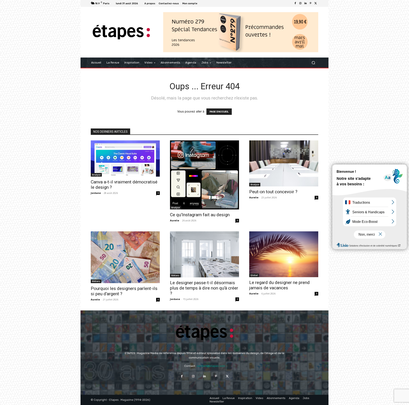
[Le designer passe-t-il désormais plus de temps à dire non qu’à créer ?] (204, 254)
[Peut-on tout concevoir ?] (283, 163)
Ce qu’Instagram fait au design (200, 214)
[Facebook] (295, 3)
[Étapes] (121, 32)
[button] (313, 63)
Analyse (96, 174)
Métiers (96, 281)
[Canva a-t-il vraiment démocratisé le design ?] (125, 158)
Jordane (96, 193)
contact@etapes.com (211, 366)
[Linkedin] (305, 3)
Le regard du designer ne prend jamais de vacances (279, 285)
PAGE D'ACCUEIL (219, 111)
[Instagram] (300, 3)
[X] (315, 3)
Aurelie (174, 220)
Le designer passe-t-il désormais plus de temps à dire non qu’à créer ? (204, 288)
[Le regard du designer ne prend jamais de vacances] (283, 254)
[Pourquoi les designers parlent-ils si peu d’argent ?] (125, 257)
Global (254, 275)
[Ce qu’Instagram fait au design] (204, 174)
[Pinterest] (310, 3)
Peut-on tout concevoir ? (273, 191)
